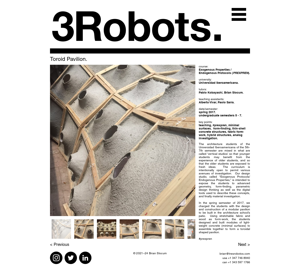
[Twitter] (70, 258)
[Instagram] (56, 258)
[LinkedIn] (85, 258)
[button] (239, 14)
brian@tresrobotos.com (235, 253)
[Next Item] (188, 140)
